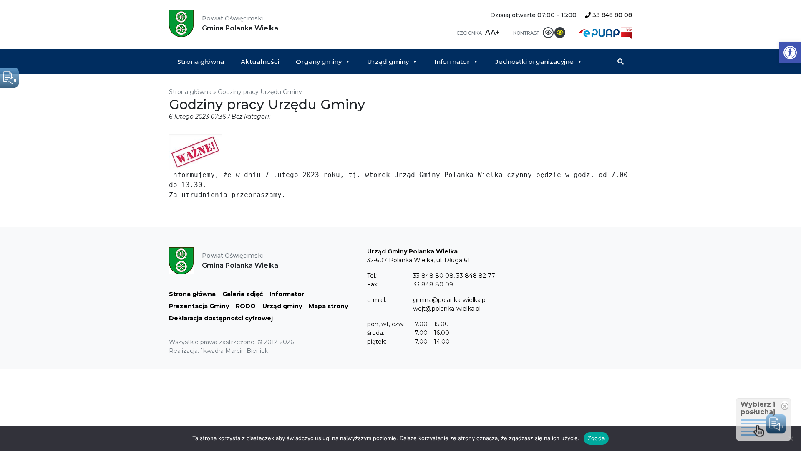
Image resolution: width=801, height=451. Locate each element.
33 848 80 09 (433, 284)
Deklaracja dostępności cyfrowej (221, 318)
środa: (375, 333)
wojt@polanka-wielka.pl (447, 308)
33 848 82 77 (475, 275)
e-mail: (376, 300)
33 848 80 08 (611, 15)
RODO (246, 306)
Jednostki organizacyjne (534, 62)
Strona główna (200, 62)
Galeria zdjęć (242, 294)
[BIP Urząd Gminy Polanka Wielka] (626, 32)
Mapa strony (328, 306)
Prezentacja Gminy (199, 306)
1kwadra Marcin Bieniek (234, 351)
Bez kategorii (251, 116)
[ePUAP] (600, 32)
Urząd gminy (388, 62)
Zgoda (596, 438)
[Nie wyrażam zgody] (790, 438)
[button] (790, 52)
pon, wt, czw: (386, 324)
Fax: (372, 284)
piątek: (376, 341)
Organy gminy (319, 62)
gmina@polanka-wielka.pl (450, 300)
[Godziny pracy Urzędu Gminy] (195, 152)
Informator (452, 62)
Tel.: (372, 275)
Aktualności (260, 62)
